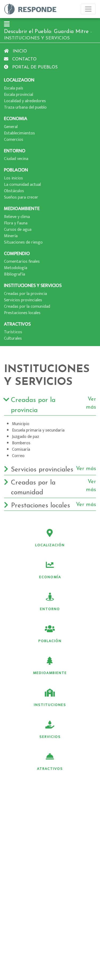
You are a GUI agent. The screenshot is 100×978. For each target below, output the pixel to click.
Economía (50, 577)
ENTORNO (14, 151)
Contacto (24, 59)
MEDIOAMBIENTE (22, 208)
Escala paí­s (13, 88)
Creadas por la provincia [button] (53, 405)
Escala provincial (18, 94)
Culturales (13, 338)
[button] (7, 24)
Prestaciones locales (22, 313)
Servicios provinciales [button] (53, 469)
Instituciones (50, 705)
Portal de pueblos (34, 67)
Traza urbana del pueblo (25, 107)
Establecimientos (19, 133)
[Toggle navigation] (88, 9)
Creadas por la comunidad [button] (53, 487)
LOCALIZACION (19, 80)
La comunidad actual (22, 184)
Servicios (50, 737)
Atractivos (50, 769)
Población (50, 641)
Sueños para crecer (21, 197)
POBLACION (16, 170)
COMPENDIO (17, 253)
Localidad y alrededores (25, 101)
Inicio (19, 51)
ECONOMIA (15, 118)
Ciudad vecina (16, 158)
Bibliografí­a (14, 274)
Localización (50, 545)
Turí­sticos (13, 332)
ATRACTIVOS (17, 324)
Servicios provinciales (23, 300)
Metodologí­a (15, 268)
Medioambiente (50, 673)
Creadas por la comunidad (27, 306)
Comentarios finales (22, 261)
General (11, 126)
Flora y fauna (15, 223)
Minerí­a (11, 236)
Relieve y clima (17, 216)
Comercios (13, 139)
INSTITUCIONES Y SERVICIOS (33, 285)
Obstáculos (14, 191)
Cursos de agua (17, 229)
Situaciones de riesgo (23, 242)
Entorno (50, 609)
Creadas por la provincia (25, 293)
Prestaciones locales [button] (53, 505)
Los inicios (13, 178)
